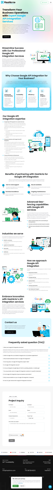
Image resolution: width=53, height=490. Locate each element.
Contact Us (6, 36)
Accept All (15, 485)
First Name (11, 404)
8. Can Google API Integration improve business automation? (17, 374)
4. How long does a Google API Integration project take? (16, 361)
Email (10, 410)
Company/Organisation (13, 416)
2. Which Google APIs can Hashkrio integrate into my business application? (20, 355)
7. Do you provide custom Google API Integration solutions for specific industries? (22, 371)
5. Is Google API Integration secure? (11, 365)
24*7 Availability (8, 461)
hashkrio (48, 469)
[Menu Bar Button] (50, 2)
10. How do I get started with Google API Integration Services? (17, 380)
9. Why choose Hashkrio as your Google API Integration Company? (18, 377)
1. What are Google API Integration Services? (13, 347)
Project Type (30, 416)
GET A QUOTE (44, 2)
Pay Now (42, 476)
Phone (28, 410)
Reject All (22, 485)
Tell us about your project (14, 421)
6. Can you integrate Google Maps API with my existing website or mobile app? (21, 368)
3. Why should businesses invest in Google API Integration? (16, 358)
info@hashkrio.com (8, 469)
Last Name (29, 404)
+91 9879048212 (30, 469)
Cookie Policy (20, 483)
